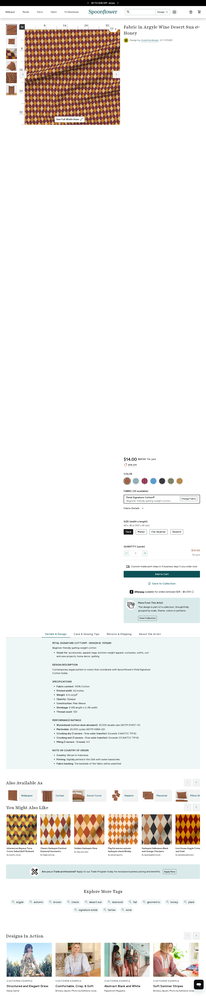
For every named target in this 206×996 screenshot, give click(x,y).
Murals (26, 12)
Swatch (176, 531)
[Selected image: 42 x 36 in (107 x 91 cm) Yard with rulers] (11, 29)
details (111, 3)
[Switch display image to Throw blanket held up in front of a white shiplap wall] (11, 89)
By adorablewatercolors (185, 855)
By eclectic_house (14, 855)
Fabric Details (134, 508)
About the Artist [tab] (150, 634)
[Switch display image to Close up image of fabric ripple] (11, 77)
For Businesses (72, 12)
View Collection (147, 618)
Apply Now (169, 871)
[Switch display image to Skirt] (11, 65)
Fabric (54, 12)
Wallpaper (10, 12)
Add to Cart (162, 574)
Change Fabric (188, 498)
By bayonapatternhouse (151, 855)
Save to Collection (162, 583)
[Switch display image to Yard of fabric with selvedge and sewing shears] (11, 41)
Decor (40, 12)
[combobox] (162, 12)
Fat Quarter (159, 531)
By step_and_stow (81, 852)
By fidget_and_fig (47, 855)
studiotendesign (150, 40)
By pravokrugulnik (115, 855)
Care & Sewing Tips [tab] (86, 634)
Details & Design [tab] (56, 634)
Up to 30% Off (99, 3)
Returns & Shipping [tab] (119, 634)
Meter (141, 531)
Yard (128, 531)
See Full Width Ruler (69, 119)
